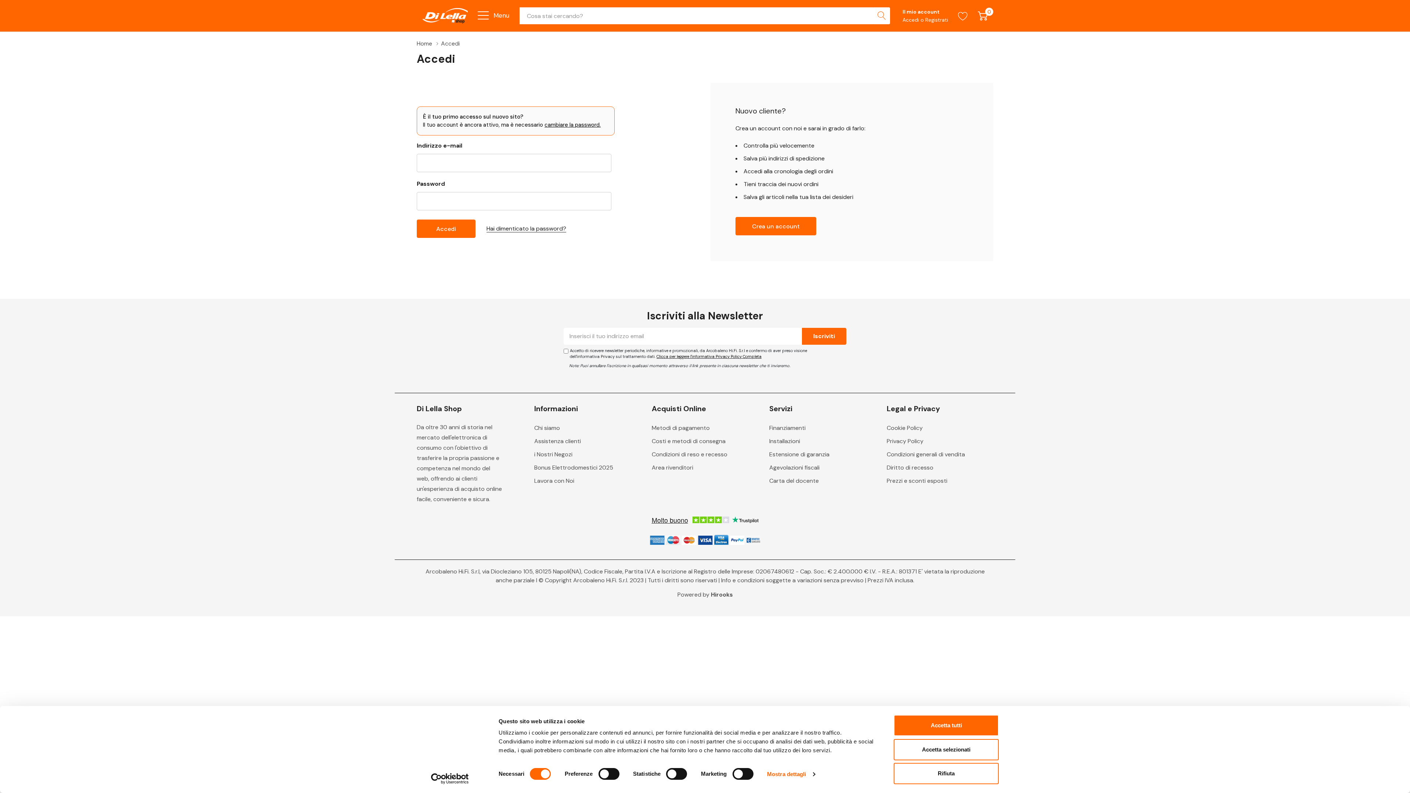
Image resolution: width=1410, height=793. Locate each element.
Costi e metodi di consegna (689, 441)
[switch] (609, 774)
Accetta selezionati (946, 749)
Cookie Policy (905, 428)
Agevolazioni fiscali (794, 467)
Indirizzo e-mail (439, 145)
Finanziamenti (787, 428)
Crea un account (776, 226)
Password (431, 184)
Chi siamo (547, 428)
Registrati (936, 20)
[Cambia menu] (483, 15)
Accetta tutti (946, 725)
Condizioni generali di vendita (926, 454)
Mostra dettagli (786, 774)
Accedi (912, 20)
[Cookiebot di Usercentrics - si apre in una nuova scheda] (450, 778)
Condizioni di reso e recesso (689, 454)
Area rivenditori (672, 467)
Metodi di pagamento (681, 428)
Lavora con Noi (554, 481)
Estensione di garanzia (799, 454)
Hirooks (722, 594)
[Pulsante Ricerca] (881, 15)
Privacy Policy (905, 441)
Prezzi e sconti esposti (917, 481)
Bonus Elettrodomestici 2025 (573, 467)
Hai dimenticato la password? (526, 228)
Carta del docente (794, 481)
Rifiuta (946, 773)
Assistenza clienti (557, 441)
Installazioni (784, 441)
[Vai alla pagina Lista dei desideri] (963, 16)
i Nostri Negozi (553, 454)
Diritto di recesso (910, 467)
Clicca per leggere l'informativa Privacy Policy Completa (709, 356)
